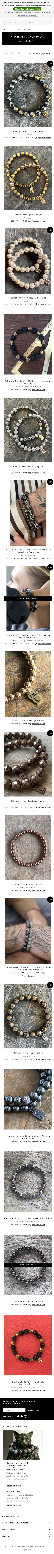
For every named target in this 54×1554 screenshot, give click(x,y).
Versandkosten (44, 138)
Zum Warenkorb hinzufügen (28, 125)
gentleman (28, 29)
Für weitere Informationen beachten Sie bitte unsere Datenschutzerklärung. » (27, 14)
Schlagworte (17, 29)
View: (5, 53)
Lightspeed (27, 1550)
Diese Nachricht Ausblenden (27, 9)
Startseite (6, 29)
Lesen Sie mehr (14, 1486)
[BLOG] (23, 1450)
